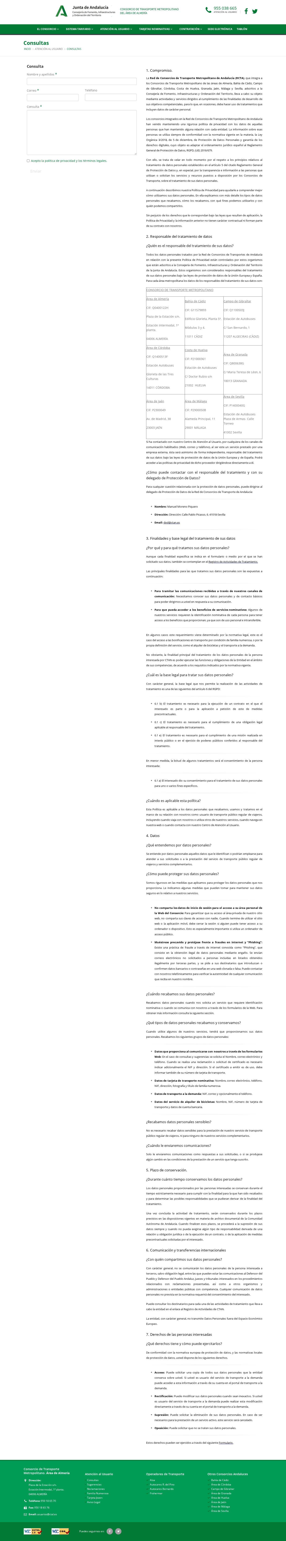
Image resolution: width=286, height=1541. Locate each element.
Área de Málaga (220, 1506)
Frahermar (156, 1493)
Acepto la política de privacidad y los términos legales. (69, 161)
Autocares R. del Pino (162, 1484)
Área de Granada (221, 1493)
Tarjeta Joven (94, 1497)
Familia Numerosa (97, 1493)
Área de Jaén (218, 1502)
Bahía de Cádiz (220, 1480)
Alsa (152, 1480)
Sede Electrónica (220, 29)
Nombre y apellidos (40, 74)
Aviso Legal (93, 1502)
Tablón (242, 29)
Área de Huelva (220, 1497)
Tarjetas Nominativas (154, 29)
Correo (31, 90)
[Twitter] (256, 12)
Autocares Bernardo (162, 1489)
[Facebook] (247, 12)
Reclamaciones (96, 1489)
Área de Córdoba (221, 1484)
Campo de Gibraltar (222, 1489)
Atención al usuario (115, 29)
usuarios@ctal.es (47, 1514)
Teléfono (91, 90)
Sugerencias (94, 1484)
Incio (27, 49)
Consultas (93, 1480)
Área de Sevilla (220, 1511)
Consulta (33, 107)
